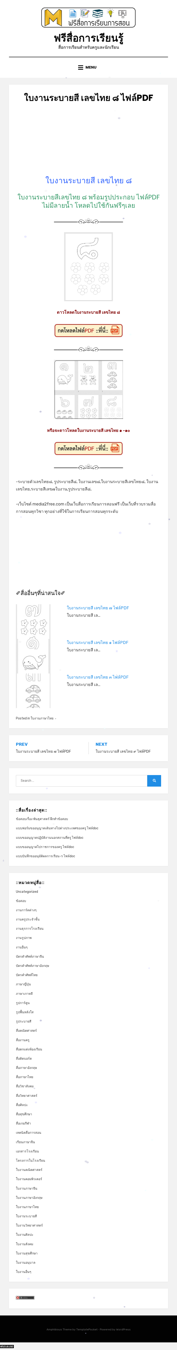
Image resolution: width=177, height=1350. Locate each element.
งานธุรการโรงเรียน (30, 929)
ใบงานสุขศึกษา (27, 1253)
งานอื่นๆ (22, 947)
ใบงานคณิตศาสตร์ (29, 1170)
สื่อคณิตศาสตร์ (26, 1031)
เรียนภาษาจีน (25, 1142)
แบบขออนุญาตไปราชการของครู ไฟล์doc (45, 847)
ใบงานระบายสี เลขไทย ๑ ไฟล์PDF (97, 642)
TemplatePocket (86, 1329)
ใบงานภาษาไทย (42, 718)
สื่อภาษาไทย (24, 1077)
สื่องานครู (23, 1040)
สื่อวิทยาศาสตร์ (26, 1096)
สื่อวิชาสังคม (25, 1086)
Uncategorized (27, 892)
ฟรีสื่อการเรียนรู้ (89, 38)
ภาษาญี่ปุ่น (23, 984)
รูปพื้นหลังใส (25, 1012)
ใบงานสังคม (24, 1244)
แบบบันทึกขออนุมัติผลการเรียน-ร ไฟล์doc (45, 856)
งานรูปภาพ (24, 938)
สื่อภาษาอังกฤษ (26, 1068)
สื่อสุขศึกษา (24, 1114)
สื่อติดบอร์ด (24, 1059)
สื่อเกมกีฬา (23, 1123)
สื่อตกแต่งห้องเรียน (29, 1049)
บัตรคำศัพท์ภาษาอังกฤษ (32, 966)
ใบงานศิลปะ (24, 1235)
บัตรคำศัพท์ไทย (27, 975)
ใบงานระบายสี (26, 1216)
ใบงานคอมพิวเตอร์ (29, 1179)
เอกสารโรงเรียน (27, 1151)
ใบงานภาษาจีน (26, 1189)
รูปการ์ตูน (23, 1003)
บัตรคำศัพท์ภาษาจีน (30, 957)
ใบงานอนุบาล (25, 1263)
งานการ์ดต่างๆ (26, 910)
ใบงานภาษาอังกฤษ (29, 1198)
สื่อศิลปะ (22, 1105)
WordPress (123, 1329)
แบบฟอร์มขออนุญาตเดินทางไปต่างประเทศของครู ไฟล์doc (57, 828)
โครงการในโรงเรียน (30, 1161)
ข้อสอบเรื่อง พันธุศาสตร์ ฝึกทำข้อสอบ (42, 819)
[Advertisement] (88, 143)
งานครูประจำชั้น (28, 919)
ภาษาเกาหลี (24, 994)
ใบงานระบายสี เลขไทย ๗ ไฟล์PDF (98, 607)
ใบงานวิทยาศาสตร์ (29, 1225)
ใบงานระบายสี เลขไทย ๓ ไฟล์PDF (98, 677)
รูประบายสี (23, 1021)
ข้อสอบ (21, 901)
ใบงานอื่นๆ (23, 1272)
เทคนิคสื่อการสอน (28, 1133)
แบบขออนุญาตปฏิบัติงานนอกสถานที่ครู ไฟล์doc (49, 838)
